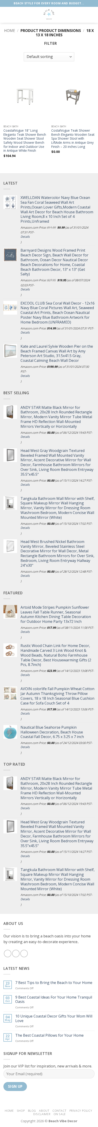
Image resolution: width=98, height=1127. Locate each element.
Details (25, 237)
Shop (21, 1111)
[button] (6, 14)
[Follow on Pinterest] (24, 953)
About (44, 1111)
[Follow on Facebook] (7, 953)
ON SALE (60, 1114)
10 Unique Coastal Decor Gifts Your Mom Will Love (53, 1018)
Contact (59, 1111)
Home (9, 30)
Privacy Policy (81, 1111)
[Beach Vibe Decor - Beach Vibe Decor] (49, 15)
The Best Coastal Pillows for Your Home (49, 1035)
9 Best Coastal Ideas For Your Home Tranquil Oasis (53, 999)
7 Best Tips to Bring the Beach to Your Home (53, 983)
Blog (32, 1111)
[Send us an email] (16, 953)
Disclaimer (41, 1114)
